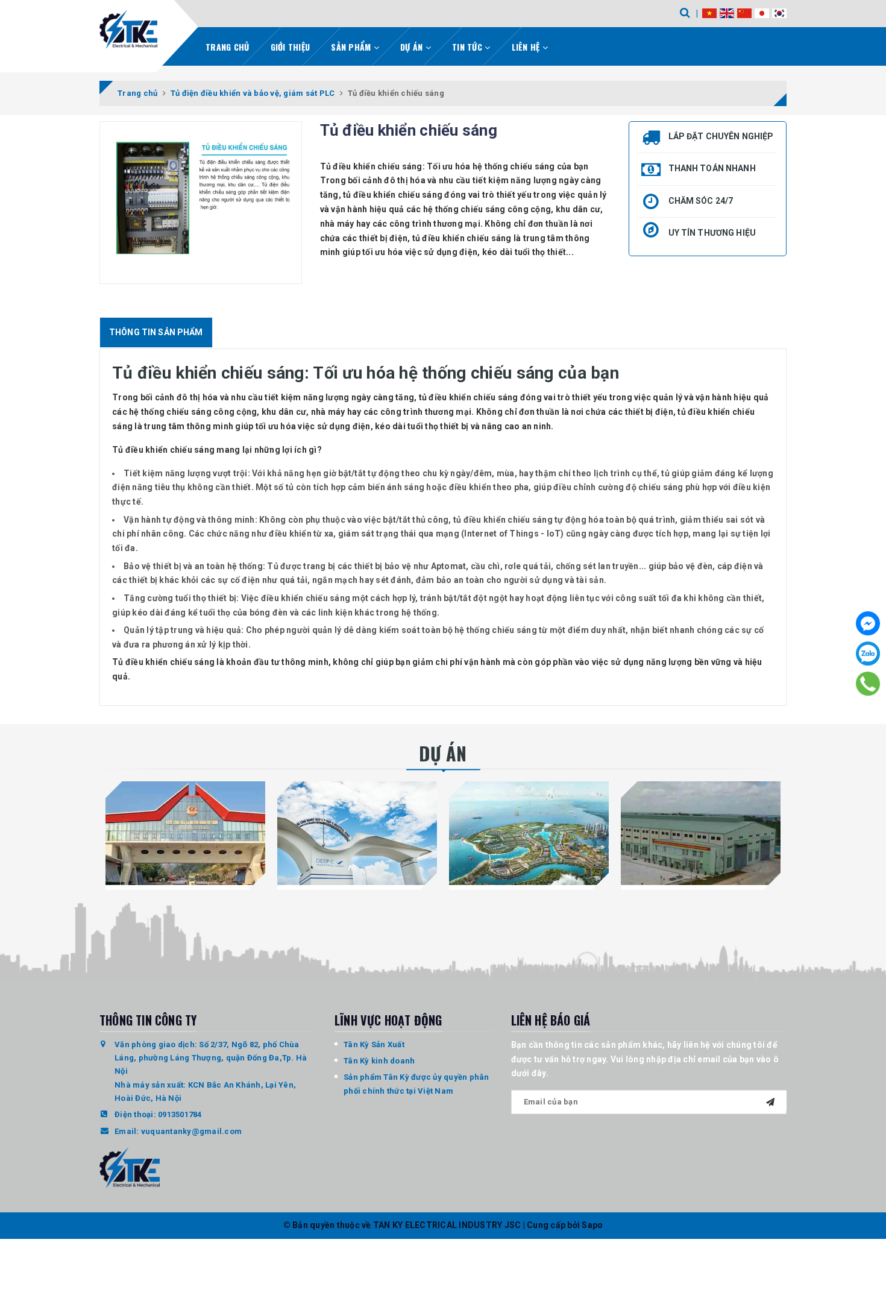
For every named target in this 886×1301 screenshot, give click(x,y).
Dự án (413, 46)
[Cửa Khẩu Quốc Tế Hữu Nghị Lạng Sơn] (185, 833)
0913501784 (180, 1114)
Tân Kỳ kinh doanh (379, 1060)
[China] (744, 12)
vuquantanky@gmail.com (191, 1131)
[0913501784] (867, 683)
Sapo (592, 1225)
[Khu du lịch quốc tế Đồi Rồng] (529, 833)
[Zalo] (868, 653)
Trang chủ (227, 46)
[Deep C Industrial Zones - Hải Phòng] (357, 833)
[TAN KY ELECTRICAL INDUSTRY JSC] (128, 29)
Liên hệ (527, 46)
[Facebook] (868, 623)
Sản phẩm (352, 46)
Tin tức (468, 46)
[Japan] (762, 12)
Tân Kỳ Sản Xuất (374, 1044)
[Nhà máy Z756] (701, 833)
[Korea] (779, 12)
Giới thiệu (290, 46)
